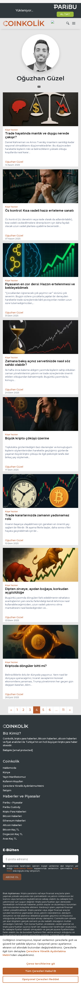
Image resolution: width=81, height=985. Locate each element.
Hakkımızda (9, 767)
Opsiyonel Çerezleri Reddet (40, 979)
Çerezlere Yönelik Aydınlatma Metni (23, 785)
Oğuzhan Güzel (14, 161)
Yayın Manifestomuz (14, 776)
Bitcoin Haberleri (12, 816)
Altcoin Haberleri (12, 825)
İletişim (7, 790)
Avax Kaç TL (10, 838)
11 (63, 710)
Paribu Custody (11, 807)
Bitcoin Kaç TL (11, 829)
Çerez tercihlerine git (40, 963)
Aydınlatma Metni (23, 868)
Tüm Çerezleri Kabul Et (40, 970)
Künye (6, 772)
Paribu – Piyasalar (13, 802)
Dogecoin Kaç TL (13, 834)
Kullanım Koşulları (13, 781)
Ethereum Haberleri (14, 820)
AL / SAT (65, 14)
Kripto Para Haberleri (14, 811)
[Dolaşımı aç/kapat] (73, 23)
